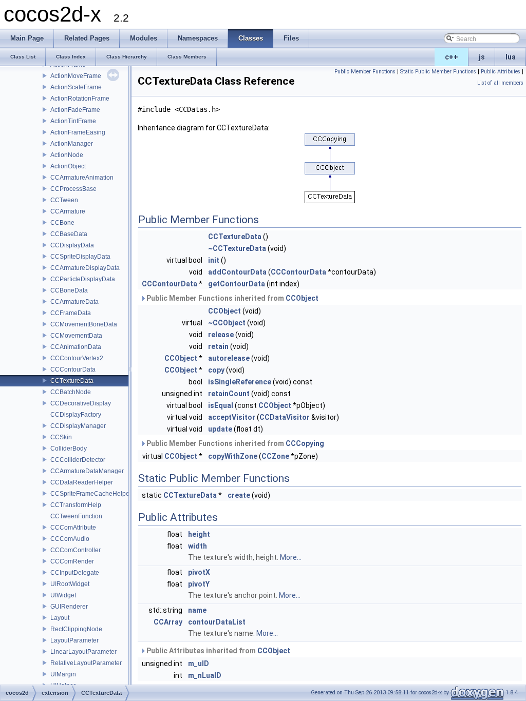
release (221, 334)
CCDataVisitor (284, 417)
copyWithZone (232, 456)
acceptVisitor (231, 417)
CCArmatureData (74, 301)
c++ (451, 57)
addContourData (237, 272)
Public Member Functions (365, 71)
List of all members (500, 83)
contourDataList (217, 622)
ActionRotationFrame (79, 98)
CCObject (302, 298)
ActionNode (66, 155)
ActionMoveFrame (75, 76)
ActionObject (68, 166)
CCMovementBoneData (83, 324)
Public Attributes (500, 71)
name (197, 610)
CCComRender (72, 561)
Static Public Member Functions (438, 71)
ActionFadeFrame (75, 109)
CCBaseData (68, 234)
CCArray (168, 622)
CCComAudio (69, 538)
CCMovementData (76, 335)
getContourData (236, 284)
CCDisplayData (72, 245)
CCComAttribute (73, 527)
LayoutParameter (74, 640)
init (213, 260)
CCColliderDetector (77, 459)
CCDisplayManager (78, 426)
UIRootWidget (69, 584)
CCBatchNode (70, 392)
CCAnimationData (75, 346)
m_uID (198, 663)
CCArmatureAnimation (82, 177)
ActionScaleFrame (76, 87)
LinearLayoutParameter (83, 651)
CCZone (275, 456)
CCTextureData (71, 380)
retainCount (229, 394)
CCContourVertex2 (76, 358)
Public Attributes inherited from (217, 651)
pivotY (199, 584)
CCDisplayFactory (75, 414)
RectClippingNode (76, 629)
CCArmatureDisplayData (85, 267)
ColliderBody (68, 448)
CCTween (64, 200)
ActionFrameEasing (77, 132)
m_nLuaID (204, 675)
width (197, 546)
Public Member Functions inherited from (231, 298)
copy (216, 370)
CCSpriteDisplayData (80, 256)
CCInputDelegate (74, 572)
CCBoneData (69, 290)
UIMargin (63, 674)
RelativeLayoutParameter (86, 663)
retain (218, 346)
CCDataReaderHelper (81, 482)
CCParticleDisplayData (82, 279)
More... (291, 557)
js (482, 57)
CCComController (75, 550)
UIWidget (63, 595)
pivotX (199, 572)
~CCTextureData (237, 248)
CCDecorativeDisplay (80, 403)
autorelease (229, 358)
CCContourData (73, 369)
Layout (59, 617)
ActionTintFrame (73, 121)
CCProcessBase (73, 188)
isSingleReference (239, 382)
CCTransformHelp (75, 505)
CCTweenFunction (76, 516)
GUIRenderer (69, 606)
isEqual (220, 405)
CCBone (62, 222)
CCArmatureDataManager (87, 471)
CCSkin (61, 437)
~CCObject (227, 323)
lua (510, 57)
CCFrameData (70, 313)
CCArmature (67, 211)
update (220, 429)
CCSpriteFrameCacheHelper (91, 493)
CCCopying (305, 443)
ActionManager (71, 143)
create (239, 495)
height (199, 534)
